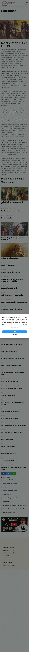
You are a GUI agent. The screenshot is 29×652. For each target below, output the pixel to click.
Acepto (14, 331)
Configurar (14, 334)
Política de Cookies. (14, 327)
